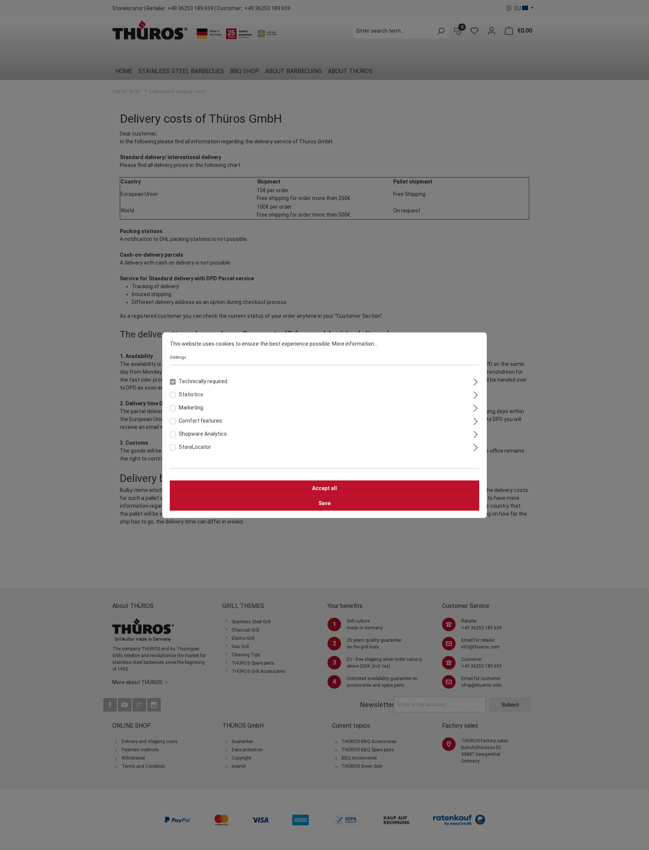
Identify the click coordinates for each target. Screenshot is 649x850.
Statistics (191, 394)
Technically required (203, 381)
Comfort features (200, 420)
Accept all (324, 488)
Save (324, 503)
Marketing (191, 407)
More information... (354, 343)
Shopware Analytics (203, 433)
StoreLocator (195, 447)
